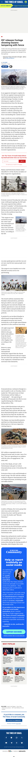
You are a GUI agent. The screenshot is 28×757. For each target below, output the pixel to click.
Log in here (18, 723)
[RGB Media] (11, 751)
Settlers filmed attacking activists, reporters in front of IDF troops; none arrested (20, 679)
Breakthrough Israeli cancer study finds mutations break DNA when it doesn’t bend (8, 679)
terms (20, 164)
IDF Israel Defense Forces (18, 707)
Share (5, 66)
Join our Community (5, 5)
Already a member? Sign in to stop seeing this (14, 635)
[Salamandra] (22, 751)
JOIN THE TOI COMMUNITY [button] (14, 720)
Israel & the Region (11, 706)
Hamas (3, 709)
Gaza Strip (19, 706)
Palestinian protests (6, 707)
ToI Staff (5, 62)
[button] (26, 2)
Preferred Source (9, 58)
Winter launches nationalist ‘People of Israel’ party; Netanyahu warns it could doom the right (7, 660)
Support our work (14, 632)
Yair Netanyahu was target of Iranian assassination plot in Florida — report (20, 659)
